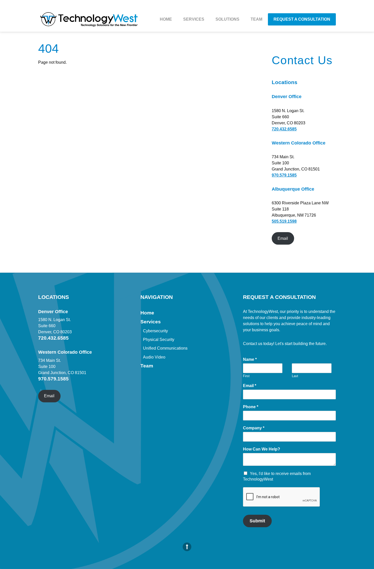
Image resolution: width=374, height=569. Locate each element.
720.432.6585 (284, 129)
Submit (257, 520)
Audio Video (154, 357)
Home (166, 19)
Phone (250, 407)
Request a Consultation (302, 19)
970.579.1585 (284, 175)
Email (283, 238)
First (246, 376)
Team (256, 19)
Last (295, 376)
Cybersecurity (155, 331)
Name (250, 359)
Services (193, 19)
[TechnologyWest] (89, 22)
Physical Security (158, 339)
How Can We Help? (261, 449)
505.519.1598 (284, 221)
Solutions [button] (227, 19)
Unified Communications (165, 348)
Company (253, 428)
